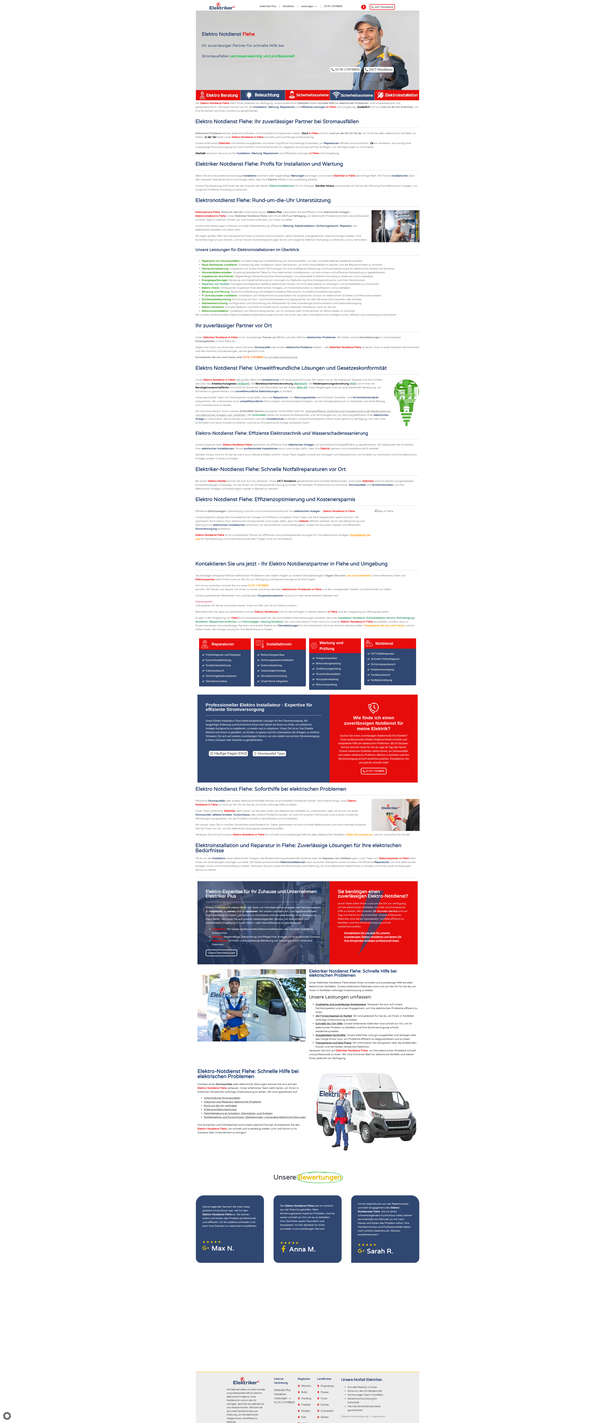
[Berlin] (299, 1392)
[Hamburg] (299, 1398)
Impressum (378, 1416)
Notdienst (288, 6)
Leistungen (307, 6)
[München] (299, 1386)
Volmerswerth (204, 601)
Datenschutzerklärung (354, 1416)
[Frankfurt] (299, 1405)
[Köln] (299, 1417)
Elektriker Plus (268, 6)
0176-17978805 (333, 6)
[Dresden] (299, 1411)
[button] (7, 1416)
